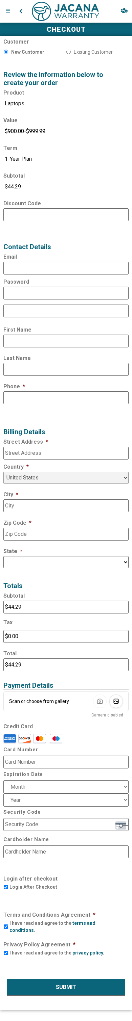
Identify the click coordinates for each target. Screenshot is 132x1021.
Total (10, 653)
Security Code (22, 812)
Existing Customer (93, 52)
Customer (16, 41)
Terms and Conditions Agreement (49, 915)
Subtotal (14, 176)
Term (10, 148)
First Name (17, 329)
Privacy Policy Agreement (39, 944)
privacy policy (87, 952)
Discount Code (22, 203)
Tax (8, 622)
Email (10, 257)
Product (13, 92)
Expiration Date (23, 774)
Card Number (20, 749)
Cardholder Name (26, 839)
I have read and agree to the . (52, 926)
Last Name (17, 358)
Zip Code (17, 523)
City (10, 494)
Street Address (25, 442)
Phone (14, 386)
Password (16, 282)
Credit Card (18, 726)
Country (16, 467)
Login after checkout (30, 878)
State (12, 551)
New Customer (27, 52)
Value (10, 120)
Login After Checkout (33, 887)
